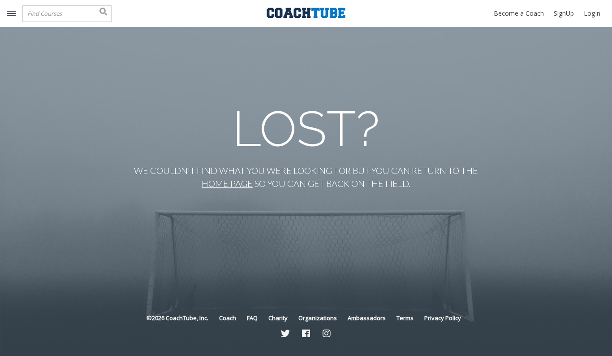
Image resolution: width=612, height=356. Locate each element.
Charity (278, 318)
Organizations (317, 318)
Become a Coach (519, 13)
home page (227, 183)
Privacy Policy (442, 318)
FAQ (252, 318)
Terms (405, 318)
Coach (227, 318)
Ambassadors (367, 318)
